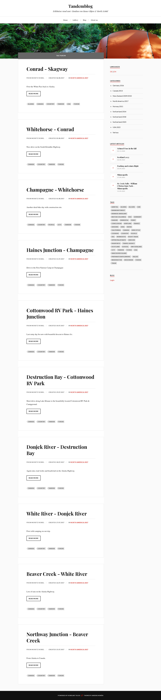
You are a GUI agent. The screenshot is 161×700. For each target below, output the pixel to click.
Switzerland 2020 (119, 122)
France (137, 223)
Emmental (124, 220)
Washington (117, 260)
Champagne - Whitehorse (55, 189)
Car (138, 207)
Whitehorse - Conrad (50, 129)
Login (112, 280)
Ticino (129, 250)
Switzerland (136, 246)
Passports (116, 243)
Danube (115, 220)
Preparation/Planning (121, 256)
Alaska (31, 104)
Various (116, 132)
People (51, 224)
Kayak (129, 227)
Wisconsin (128, 260)
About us (94, 20)
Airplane (127, 223)
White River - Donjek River (57, 513)
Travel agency (129, 243)
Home (65, 20)
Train (114, 263)
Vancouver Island (119, 253)
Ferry (133, 220)
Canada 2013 (118, 91)
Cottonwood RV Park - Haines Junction (60, 313)
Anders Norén (97, 695)
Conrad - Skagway (47, 69)
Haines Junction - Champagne (60, 250)
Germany (137, 217)
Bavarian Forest (118, 210)
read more (33, 93)
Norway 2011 (118, 106)
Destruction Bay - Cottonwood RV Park (60, 380)
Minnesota (121, 236)
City (59, 224)
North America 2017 (79, 78)
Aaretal (115, 207)
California (116, 230)
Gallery (75, 20)
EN (115, 72)
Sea (113, 236)
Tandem (61, 104)
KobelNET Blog (74, 695)
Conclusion (117, 223)
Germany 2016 (118, 85)
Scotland (116, 246)
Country (50, 104)
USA (68, 104)
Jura (122, 227)
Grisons (115, 227)
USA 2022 (116, 127)
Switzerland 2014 (119, 111)
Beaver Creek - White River (57, 574)
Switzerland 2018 (119, 117)
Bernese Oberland (119, 213)
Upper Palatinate (119, 240)
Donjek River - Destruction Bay (57, 450)
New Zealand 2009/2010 (122, 96)
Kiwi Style (136, 230)
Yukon (76, 104)
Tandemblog (80, 6)
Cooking (115, 233)
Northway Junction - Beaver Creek (57, 637)
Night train (133, 236)
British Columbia (119, 217)
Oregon (131, 240)
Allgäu (132, 207)
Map (84, 20)
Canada (40, 104)
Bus (129, 217)
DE (111, 72)
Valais (135, 256)
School (125, 246)
